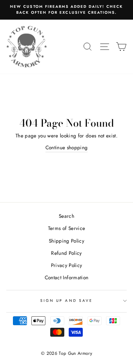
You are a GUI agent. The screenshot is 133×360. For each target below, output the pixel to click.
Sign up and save (66, 300)
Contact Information (66, 277)
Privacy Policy (66, 265)
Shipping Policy (66, 240)
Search (66, 216)
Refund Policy (66, 253)
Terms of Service (66, 228)
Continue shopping (66, 147)
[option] (66, 10)
